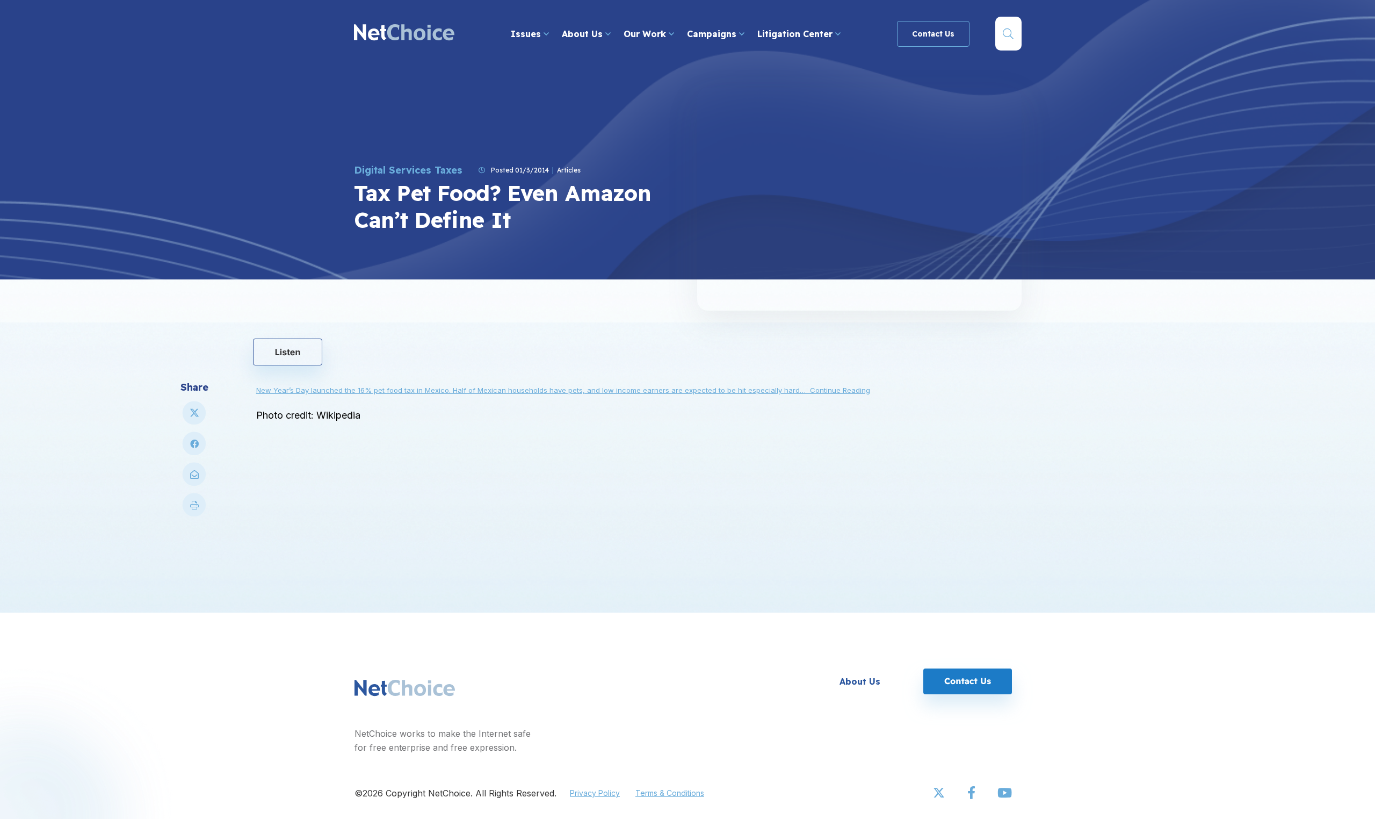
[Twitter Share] (194, 417)
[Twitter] (940, 793)
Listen (288, 352)
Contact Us (933, 34)
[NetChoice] (404, 33)
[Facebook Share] (194, 448)
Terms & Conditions (669, 793)
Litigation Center (796, 33)
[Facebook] (972, 793)
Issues (527, 33)
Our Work (646, 33)
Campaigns (713, 33)
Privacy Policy (595, 793)
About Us (583, 33)
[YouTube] (1004, 793)
